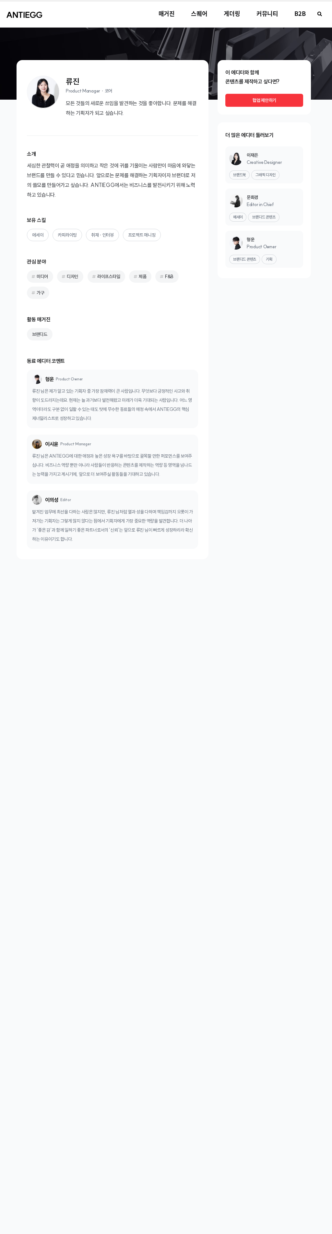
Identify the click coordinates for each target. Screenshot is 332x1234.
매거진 (167, 13)
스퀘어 (199, 13)
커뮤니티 (267, 13)
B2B (300, 13)
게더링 (232, 13)
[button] (320, 14)
